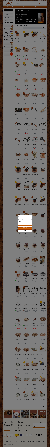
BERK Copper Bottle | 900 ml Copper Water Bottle (18, 293)
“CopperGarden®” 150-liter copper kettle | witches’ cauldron (26, 249)
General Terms (19, 427)
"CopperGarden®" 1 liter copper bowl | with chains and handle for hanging (43, 264)
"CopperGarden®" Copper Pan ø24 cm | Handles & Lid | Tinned (43, 384)
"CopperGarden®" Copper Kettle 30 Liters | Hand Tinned (43, 219)
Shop (26, 421)
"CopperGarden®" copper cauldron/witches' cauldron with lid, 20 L (18, 204)
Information (27, 420)
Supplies (17, 6)
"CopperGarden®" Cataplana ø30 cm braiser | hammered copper (18, 354)
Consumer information (20, 424)
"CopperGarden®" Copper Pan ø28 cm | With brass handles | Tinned (43, 399)
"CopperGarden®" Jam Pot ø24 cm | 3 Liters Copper (26, 99)
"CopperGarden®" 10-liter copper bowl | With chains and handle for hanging (34, 264)
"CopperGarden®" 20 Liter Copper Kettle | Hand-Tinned (35, 204)
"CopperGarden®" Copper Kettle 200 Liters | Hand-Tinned (18, 264)
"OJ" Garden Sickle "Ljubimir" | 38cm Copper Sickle (34, 55)
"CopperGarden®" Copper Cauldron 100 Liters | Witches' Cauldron (43, 234)
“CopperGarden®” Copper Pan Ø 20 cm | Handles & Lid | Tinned (35, 369)
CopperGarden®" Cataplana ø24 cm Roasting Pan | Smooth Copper (26, 339)
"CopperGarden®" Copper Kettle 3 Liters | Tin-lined (18, 174)
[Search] (36, 3)
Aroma (26, 422)
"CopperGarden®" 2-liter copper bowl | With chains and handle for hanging (18, 279)
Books (36, 6)
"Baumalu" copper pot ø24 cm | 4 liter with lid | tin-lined (18, 114)
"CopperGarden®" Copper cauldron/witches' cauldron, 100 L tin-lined (18, 249)
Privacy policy (20, 221)
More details (25, 230)
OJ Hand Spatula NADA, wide (42, 114)
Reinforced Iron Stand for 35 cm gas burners (18, 308)
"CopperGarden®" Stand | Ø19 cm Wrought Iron (43, 308)
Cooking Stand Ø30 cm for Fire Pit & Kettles (26, 293)
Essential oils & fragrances (23, 6)
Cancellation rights (20, 425)
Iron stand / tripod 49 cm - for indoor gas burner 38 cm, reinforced (26, 309)
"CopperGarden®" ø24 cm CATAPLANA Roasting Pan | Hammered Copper (35, 339)
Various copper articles (31, 6)
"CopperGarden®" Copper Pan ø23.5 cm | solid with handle (43, 369)
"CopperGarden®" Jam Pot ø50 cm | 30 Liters (26, 159)
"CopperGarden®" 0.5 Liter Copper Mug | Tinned (18, 39)
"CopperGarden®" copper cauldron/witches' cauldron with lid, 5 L (18, 189)
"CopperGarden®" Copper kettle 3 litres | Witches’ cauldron (43, 159)
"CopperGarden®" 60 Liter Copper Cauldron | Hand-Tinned (34, 234)
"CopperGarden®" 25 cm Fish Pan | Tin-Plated (34, 384)
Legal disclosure (24, 221)
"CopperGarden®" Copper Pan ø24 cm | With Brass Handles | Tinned (18, 399)
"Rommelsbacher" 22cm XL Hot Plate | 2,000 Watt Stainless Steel (43, 279)
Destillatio (41, 420)
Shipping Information (20, 422)
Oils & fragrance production (7, 425)
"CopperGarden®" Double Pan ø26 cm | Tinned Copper (26, 369)
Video (26, 424)
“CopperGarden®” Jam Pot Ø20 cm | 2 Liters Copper (43, 84)
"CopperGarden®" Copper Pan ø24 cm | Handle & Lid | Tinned (35, 399)
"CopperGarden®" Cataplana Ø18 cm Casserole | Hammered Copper (18, 339)
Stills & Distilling (6, 6)
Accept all (25, 225)
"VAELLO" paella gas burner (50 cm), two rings (43, 129)
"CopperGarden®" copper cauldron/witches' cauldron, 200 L (43, 249)
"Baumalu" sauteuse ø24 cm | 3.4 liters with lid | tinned (18, 84)
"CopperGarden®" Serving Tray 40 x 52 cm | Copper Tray (26, 324)
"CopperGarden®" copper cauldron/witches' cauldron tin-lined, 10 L (26, 189)
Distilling (5, 421)
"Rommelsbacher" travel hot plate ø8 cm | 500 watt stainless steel (26, 279)
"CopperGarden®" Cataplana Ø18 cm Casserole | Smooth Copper (43, 324)
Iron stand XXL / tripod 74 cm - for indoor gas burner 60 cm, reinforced (35, 309)
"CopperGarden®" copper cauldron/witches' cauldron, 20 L (26, 204)
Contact (19, 421)
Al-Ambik (12, 422)
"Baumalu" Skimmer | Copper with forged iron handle (18, 144)
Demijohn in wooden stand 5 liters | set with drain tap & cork (35, 159)
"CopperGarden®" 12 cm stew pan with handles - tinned (34, 354)
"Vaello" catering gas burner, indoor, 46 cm (35, 144)
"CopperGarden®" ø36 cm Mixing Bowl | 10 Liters (34, 219)
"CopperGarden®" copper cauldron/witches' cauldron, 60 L (26, 234)
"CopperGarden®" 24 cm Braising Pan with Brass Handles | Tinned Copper (18, 384)
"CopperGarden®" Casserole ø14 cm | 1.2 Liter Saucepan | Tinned (26, 70)
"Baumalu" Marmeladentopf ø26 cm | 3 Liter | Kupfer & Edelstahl (18, 100)
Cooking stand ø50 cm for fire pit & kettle (43, 293)
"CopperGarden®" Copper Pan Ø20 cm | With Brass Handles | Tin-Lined (18, 369)
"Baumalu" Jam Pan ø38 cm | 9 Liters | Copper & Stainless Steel (43, 100)
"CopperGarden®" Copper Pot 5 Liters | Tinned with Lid (34, 39)
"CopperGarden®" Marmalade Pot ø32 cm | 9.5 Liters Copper (26, 115)
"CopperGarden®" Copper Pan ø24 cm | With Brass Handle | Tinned (26, 399)
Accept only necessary (25, 227)
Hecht (11, 425)
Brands (12, 420)
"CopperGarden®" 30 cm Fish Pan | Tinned (26, 384)
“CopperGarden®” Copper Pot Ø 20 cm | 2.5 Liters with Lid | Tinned (26, 85)
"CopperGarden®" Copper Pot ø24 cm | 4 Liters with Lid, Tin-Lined (34, 100)
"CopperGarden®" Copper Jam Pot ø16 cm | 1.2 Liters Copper (34, 85)
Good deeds (41, 422)
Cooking (5, 422)
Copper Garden (12, 421)
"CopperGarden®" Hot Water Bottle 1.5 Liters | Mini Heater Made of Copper (26, 264)
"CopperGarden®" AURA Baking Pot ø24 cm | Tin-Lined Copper (18, 55)
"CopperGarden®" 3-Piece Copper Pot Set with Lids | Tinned (18, 70)
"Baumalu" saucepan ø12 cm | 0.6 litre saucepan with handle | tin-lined (35, 70)
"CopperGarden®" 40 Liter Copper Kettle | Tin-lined (18, 234)
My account (34, 420)
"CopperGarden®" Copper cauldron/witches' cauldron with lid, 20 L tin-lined (43, 204)
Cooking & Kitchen (12, 6)
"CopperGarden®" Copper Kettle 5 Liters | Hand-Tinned (35, 174)
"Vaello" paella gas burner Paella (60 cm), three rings (26, 144)
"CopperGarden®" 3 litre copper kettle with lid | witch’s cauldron (26, 174)
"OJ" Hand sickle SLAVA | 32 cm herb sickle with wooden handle (43, 39)
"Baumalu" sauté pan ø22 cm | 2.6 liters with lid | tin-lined (43, 69)
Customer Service (20, 420)
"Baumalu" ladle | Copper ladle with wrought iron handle (34, 129)
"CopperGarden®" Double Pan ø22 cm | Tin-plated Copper (43, 354)
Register (33, 422)
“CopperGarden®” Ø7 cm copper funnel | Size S (34, 323)
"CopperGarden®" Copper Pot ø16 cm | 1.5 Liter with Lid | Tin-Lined (43, 55)
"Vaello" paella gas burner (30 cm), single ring (18, 129)
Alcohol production (6, 424)
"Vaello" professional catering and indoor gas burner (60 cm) (43, 144)
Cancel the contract (7, 430)
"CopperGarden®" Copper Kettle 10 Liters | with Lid (43, 189)
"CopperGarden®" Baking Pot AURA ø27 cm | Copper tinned (26, 55)
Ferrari (12, 424)
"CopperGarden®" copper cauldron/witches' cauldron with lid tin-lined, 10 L (34, 189)
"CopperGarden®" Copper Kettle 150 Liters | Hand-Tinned (34, 249)
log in (33, 421)
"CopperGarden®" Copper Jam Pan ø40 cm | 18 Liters (18, 159)
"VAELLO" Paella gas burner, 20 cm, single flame (34, 114)
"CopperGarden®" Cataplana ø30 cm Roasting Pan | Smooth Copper (43, 339)
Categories (5, 420)
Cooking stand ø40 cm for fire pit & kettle (34, 293)
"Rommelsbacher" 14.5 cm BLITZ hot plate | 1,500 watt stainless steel (35, 279)
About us (41, 421)
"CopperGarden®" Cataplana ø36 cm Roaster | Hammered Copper (26, 354)
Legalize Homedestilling (28, 425)
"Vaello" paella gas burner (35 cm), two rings (26, 129)
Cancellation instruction (17, 430)
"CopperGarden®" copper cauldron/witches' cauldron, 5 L (43, 174)
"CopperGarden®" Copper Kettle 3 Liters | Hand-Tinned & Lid (26, 39)
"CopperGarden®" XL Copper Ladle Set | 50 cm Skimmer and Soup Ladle (18, 324)
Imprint (19, 428)
